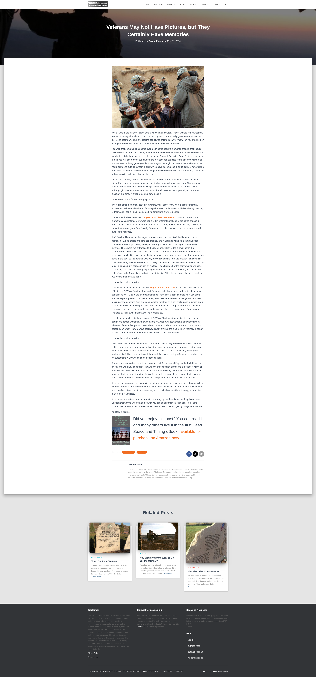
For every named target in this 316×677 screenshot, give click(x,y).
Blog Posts (171, 4)
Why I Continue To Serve (104, 561)
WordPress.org (195, 658)
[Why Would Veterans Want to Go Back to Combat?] (158, 536)
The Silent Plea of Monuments (203, 571)
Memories (141, 452)
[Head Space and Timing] (98, 4)
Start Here (158, 4)
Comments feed (195, 652)
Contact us (141, 627)
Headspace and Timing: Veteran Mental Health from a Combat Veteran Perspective (123, 671)
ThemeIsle (224, 671)
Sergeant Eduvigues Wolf (162, 287)
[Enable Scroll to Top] (311, 672)
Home (148, 4)
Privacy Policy (93, 653)
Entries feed (194, 646)
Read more (96, 577)
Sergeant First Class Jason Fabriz (159, 217)
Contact (216, 4)
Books (182, 4)
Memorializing (129, 452)
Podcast (192, 4)
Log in (191, 640)
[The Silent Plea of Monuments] (206, 543)
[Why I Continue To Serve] (109, 538)
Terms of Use (93, 657)
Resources (204, 4)
